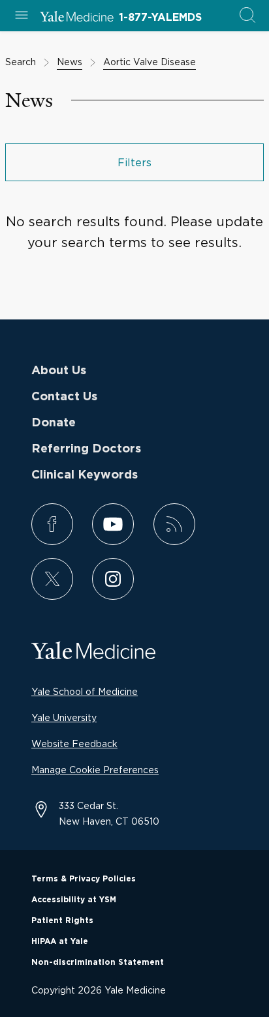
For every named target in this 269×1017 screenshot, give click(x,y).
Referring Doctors (86, 449)
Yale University (64, 717)
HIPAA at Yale (59, 941)
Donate (53, 423)
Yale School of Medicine (84, 691)
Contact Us (64, 397)
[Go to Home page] (77, 18)
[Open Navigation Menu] (21, 16)
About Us (58, 371)
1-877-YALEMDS (160, 17)
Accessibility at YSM (73, 900)
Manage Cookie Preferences (95, 769)
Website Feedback (74, 743)
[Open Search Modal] (247, 16)
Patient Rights (62, 920)
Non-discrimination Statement (97, 962)
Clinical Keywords (84, 475)
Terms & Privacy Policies (83, 879)
